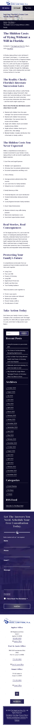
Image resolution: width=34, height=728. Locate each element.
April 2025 (10, 408)
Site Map (15, 715)
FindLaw (17, 720)
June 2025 (10, 400)
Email (6, 560)
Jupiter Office (18, 641)
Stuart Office (18, 685)
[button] (6, 7)
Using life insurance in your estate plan (17, 345)
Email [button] (18, 8)
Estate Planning (12, 486)
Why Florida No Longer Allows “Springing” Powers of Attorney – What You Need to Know (17, 374)
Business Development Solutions (16, 718)
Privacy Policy (23, 715)
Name (6, 541)
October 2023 (11, 447)
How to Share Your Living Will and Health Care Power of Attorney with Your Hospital (17, 359)
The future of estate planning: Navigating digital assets (16, 351)
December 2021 (12, 471)
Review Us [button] (17, 701)
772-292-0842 (17, 659)
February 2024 (11, 439)
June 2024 (10, 431)
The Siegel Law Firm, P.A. (18, 46)
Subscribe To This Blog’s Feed (14, 506)
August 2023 (11, 451)
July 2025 (10, 396)
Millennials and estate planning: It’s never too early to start (17, 366)
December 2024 (12, 423)
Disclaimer (7, 594)
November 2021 (12, 475)
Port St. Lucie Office (18, 664)
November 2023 (12, 443)
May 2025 (10, 404)
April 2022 (10, 463)
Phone (6, 550)
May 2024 (10, 435)
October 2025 (11, 388)
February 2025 (11, 415)
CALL (29, 8)
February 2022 (11, 467)
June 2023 (10, 455)
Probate (9, 494)
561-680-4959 (17, 638)
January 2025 (11, 419)
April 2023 (10, 459)
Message (7, 570)
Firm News (10, 49)
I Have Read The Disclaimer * (17, 599)
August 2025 (11, 392)
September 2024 (12, 427)
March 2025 (11, 412)
